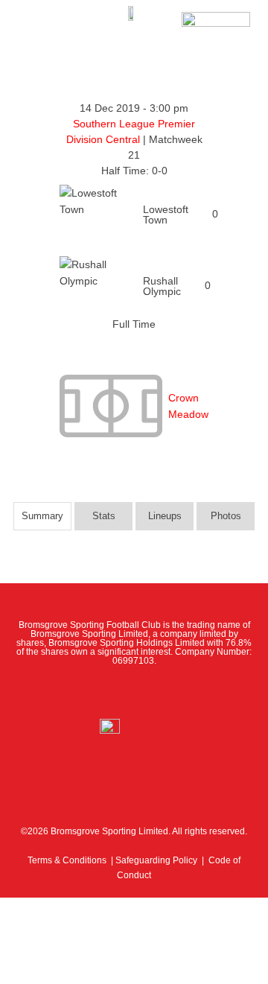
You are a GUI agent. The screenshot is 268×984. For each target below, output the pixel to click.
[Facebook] (68, 692)
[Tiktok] (199, 692)
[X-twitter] (101, 692)
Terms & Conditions (67, 860)
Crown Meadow (188, 406)
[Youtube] (167, 692)
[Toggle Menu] (35, 22)
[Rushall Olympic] (134, 286)
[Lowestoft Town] (134, 214)
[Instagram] (134, 692)
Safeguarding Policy (156, 860)
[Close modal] (16, 907)
